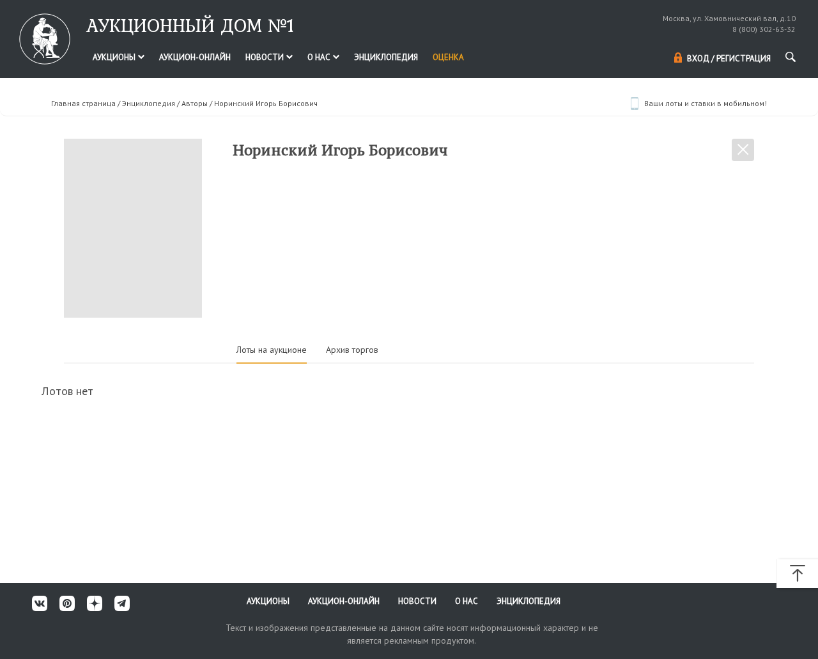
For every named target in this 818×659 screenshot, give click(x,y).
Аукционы (115, 57)
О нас (319, 57)
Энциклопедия (386, 57)
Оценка (448, 57)
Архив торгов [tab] (352, 349)
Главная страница (83, 103)
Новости (265, 57)
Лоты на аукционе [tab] (271, 349)
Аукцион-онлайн (195, 57)
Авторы (194, 103)
